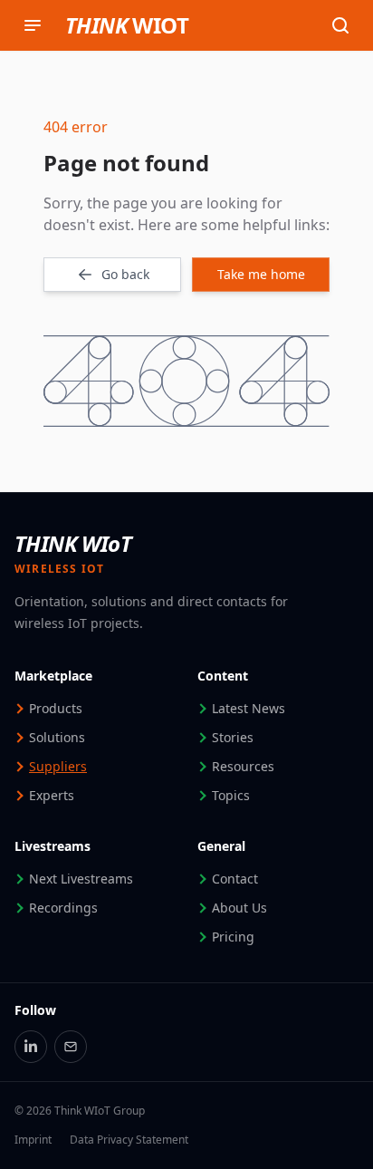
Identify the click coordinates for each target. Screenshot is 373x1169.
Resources (243, 766)
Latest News (248, 708)
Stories (232, 737)
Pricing (233, 936)
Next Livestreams (81, 878)
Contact (235, 878)
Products (55, 708)
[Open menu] (32, 25)
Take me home (261, 274)
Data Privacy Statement (129, 1140)
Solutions (57, 737)
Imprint (33, 1140)
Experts (51, 795)
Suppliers (58, 766)
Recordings (63, 907)
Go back (125, 274)
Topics (231, 795)
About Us (239, 907)
